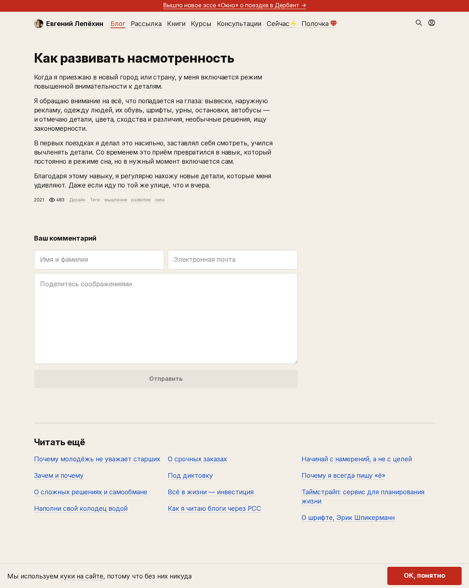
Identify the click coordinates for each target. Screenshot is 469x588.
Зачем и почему (59, 475)
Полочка (315, 23)
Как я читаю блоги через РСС (214, 508)
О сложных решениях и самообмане (90, 492)
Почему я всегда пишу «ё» (343, 475)
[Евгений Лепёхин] (38, 24)
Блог (118, 23)
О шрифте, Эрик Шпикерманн (348, 517)
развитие (141, 199)
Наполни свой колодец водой (81, 508)
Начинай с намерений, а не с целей (357, 459)
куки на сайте (81, 576)
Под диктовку (190, 475)
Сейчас (278, 23)
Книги (176, 23)
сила (160, 199)
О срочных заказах (197, 459)
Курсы (201, 23)
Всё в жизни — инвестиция (211, 492)
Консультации (239, 23)
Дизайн (77, 199)
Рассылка (146, 23)
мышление (116, 199)
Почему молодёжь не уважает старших (97, 459)
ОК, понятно (424, 576)
